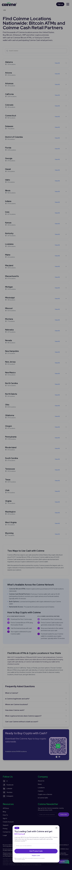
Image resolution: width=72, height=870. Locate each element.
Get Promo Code (36, 851)
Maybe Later (36, 855)
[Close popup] (56, 827)
